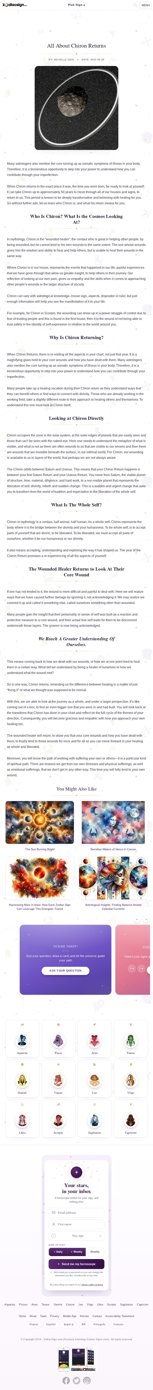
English (33, 1324)
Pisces (58, 1053)
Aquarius (22, 1053)
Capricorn (131, 1133)
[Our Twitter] (76, 1380)
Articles (84, 1316)
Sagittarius (94, 1133)
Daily (59, 1251)
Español (51, 1324)
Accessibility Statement (119, 1316)
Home (22, 1316)
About (32, 1316)
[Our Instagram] (87, 1380)
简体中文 (69, 1324)
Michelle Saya (64, 59)
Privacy (54, 1316)
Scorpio (58, 1133)
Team (43, 1316)
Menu (146, 5)
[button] (134, 4)
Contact (97, 1316)
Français (119, 1324)
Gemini (22, 1093)
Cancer (58, 1093)
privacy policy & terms (92, 1284)
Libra (22, 1133)
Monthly (95, 1251)
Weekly (78, 1251)
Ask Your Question (65, 970)
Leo (94, 1093)
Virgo (130, 1093)
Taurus (131, 1053)
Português (99, 1324)
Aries (94, 1053)
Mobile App (69, 1316)
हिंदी (83, 1324)
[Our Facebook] (66, 1380)
